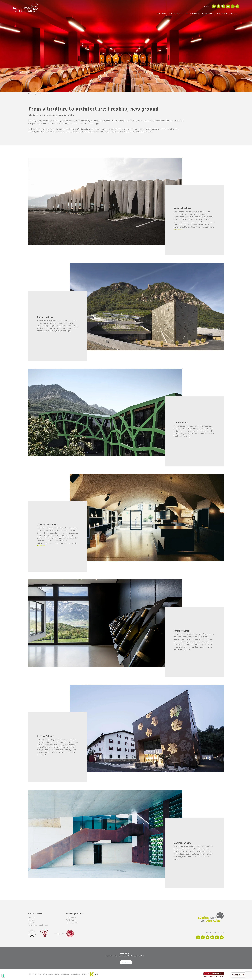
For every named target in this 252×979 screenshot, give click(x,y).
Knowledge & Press (227, 13)
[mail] (237, 6)
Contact (31, 920)
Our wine (162, 13)
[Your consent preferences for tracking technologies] (3, 975)
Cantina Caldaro (45, 736)
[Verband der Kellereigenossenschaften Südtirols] (44, 933)
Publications (70, 920)
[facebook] (218, 6)
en (215, 932)
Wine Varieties (176, 13)
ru (222, 932)
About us (31, 917)
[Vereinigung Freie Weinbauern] (70, 933)
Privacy (57, 974)
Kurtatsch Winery (182, 208)
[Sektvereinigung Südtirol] (32, 933)
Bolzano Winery (45, 317)
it (211, 932)
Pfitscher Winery (182, 630)
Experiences (208, 13)
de (207, 932)
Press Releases (71, 917)
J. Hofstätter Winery (47, 524)
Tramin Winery (181, 422)
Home (30, 94)
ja (219, 932)
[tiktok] (233, 6)
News (206, 6)
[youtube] (228, 6)
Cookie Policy (65, 974)
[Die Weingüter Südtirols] (58, 933)
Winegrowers (193, 13)
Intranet (31, 922)
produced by (85, 974)
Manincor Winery (182, 842)
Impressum (49, 974)
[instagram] (214, 6)
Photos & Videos (72, 922)
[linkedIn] (223, 6)
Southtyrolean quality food (38, 925)
